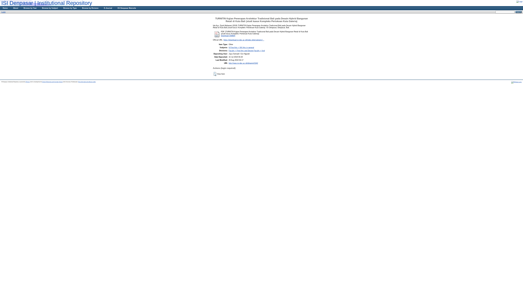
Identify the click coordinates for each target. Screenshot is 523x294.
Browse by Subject (50, 8)
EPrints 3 (28, 81)
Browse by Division (90, 8)
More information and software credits (87, 81)
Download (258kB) (228, 36)
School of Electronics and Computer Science (52, 81)
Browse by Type (70, 8)
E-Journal (108, 8)
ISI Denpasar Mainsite (127, 8)
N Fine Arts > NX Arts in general (241, 48)
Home (5, 8)
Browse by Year (30, 8)
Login (3, 12)
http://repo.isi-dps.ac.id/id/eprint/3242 (243, 63)
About (15, 8)
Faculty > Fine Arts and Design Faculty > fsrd (247, 51)
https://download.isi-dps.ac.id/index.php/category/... (244, 40)
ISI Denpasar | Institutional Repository (46, 3)
